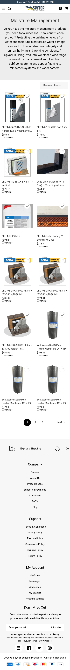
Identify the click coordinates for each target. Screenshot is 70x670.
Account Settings (35, 598)
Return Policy (35, 555)
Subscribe (55, 627)
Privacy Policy (35, 532)
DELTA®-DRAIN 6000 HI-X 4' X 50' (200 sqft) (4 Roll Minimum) (52, 292)
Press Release (35, 483)
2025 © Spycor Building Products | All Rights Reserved (35, 657)
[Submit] (3, 8)
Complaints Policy (35, 544)
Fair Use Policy (35, 538)
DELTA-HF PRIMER (11, 236)
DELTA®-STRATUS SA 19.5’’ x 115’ (52, 129)
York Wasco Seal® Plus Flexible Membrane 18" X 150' (17, 401)
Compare (8, 137)
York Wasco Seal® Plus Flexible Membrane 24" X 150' (52, 347)
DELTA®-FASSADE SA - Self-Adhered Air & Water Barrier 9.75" (16, 129)
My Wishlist (35, 592)
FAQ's (35, 501)
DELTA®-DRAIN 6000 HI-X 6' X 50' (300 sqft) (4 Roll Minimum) (17, 292)
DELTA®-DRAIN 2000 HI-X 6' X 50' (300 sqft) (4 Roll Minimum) (17, 347)
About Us (35, 478)
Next (59, 422)
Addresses (35, 587)
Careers (35, 472)
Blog (35, 507)
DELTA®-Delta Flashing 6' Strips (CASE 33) (50, 238)
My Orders (35, 575)
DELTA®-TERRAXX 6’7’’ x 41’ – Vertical (17, 183)
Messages (35, 581)
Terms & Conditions (35, 526)
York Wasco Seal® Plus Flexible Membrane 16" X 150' (52, 401)
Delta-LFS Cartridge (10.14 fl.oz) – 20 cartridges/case (50, 183)
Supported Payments (35, 489)
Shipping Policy (35, 550)
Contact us (35, 495)
